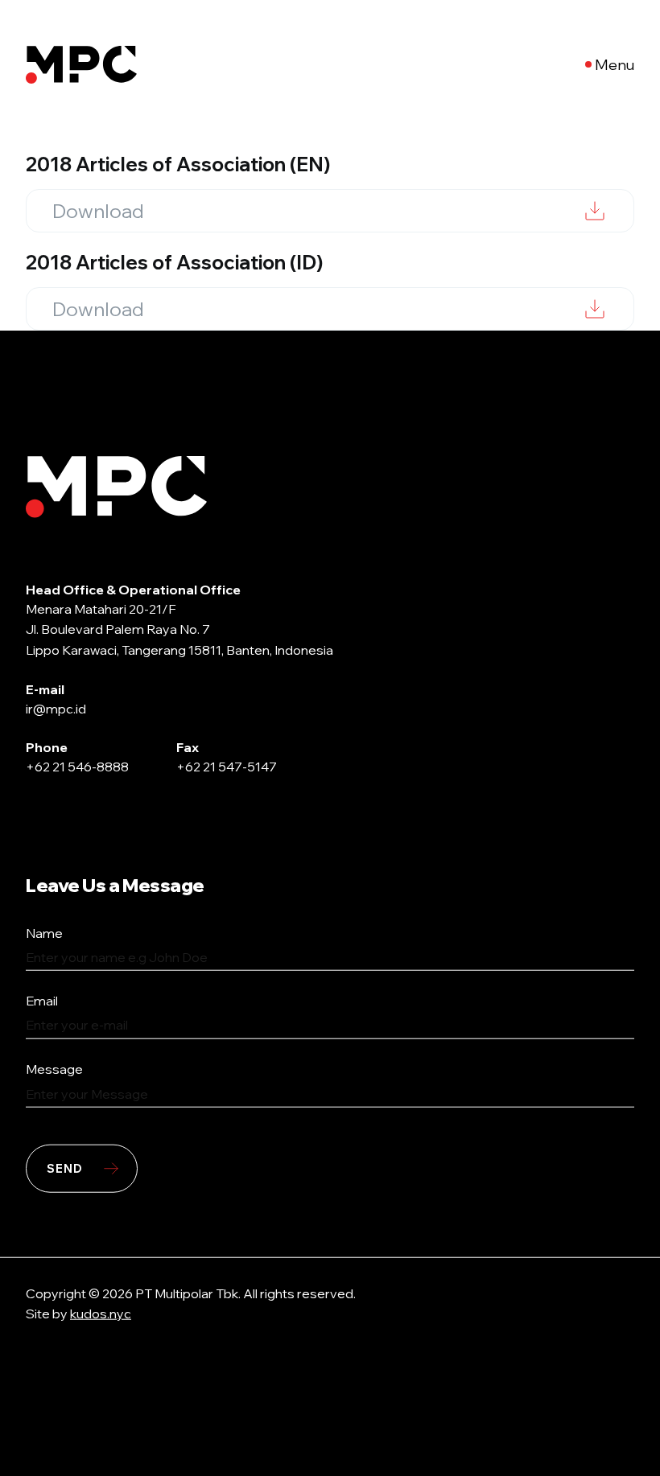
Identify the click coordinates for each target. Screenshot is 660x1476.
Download (98, 211)
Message (54, 1069)
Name (44, 932)
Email (42, 1001)
